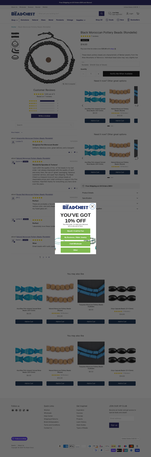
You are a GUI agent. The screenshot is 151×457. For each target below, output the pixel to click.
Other (75, 250)
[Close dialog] (92, 206)
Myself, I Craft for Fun (75, 231)
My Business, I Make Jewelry (75, 237)
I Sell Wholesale (75, 244)
